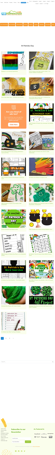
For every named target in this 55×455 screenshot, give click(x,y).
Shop (19, 2)
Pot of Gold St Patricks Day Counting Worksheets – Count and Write (12, 152)
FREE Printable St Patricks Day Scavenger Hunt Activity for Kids (41, 124)
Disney (15, 2)
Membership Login (4, 440)
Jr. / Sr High (46, 3)
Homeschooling (3, 430)
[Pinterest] (21, 451)
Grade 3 (48, 1)
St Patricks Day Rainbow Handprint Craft (38, 177)
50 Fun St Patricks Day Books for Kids (9, 229)
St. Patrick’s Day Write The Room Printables (10, 332)
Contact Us (3, 439)
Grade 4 (52, 1)
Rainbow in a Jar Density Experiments (9, 71)
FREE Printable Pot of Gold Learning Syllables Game (40, 229)
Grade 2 (44, 1)
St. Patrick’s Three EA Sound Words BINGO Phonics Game (40, 254)
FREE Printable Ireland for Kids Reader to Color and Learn (12, 178)
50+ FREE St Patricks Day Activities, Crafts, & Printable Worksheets (41, 280)
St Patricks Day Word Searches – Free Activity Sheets (13, 280)
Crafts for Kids (3, 428)
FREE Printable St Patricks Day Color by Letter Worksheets (39, 152)
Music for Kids (3, 436)
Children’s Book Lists (4, 437)
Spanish (2, 431)
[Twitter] (24, 451)
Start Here (6, 2)
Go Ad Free (23, 2)
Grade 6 (41, 3)
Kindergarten (35, 1)
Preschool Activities (4, 434)
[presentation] (13, 61)
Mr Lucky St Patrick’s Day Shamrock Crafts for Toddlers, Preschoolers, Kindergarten (41, 204)
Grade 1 (40, 1)
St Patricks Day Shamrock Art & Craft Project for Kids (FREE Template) (40, 306)
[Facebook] (18, 451)
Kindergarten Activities (5, 433)
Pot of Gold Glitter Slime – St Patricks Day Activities (12, 97)
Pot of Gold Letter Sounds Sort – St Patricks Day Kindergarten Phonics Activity (39, 98)
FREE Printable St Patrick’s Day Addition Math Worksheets (11, 204)
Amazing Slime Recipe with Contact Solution (11, 306)
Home (2, 2)
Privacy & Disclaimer (36, 446)
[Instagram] (15, 451)
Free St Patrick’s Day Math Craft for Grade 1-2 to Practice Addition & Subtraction (39, 72)
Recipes (11, 2)
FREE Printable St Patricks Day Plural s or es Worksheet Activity (13, 254)
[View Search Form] (28, 3)
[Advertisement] (39, 12)
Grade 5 (37, 3)
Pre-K (30, 1)
